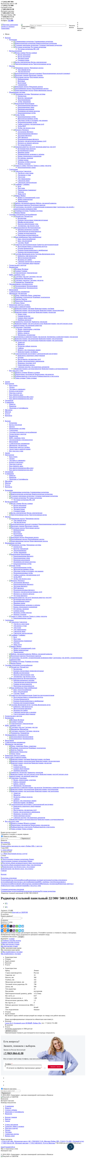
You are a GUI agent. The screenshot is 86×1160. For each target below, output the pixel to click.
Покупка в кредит (15, 393)
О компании (9, 402)
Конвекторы (13, 267)
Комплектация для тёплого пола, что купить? (17, 869)
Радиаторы (13, 39)
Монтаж (8, 412)
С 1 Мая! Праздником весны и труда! (14, 853)
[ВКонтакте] (2, 926)
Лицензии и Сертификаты (18, 408)
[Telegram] (22, 926)
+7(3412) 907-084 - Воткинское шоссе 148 (16, 1141)
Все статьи (4, 857)
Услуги (7, 413)
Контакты (8, 415)
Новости (12, 404)
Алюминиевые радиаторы (10, 891)
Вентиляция (13, 290)
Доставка (8, 1132)
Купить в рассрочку (16, 391)
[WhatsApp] (17, 926)
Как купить (13, 385)
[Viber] (14, 926)
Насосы (12, 66)
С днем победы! (6, 850)
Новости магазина (9, 836)
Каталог (8, 38)
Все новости (5, 842)
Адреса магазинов (11, 1124)
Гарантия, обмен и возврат (14, 1126)
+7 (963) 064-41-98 (13, 1053)
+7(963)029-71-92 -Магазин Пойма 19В (45, 1141)
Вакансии (12, 406)
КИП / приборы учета (17, 275)
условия (11, 939)
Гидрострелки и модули (17, 265)
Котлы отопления (15, 51)
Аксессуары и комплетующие (20, 307)
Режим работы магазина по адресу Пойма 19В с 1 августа (21, 846)
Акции (7, 382)
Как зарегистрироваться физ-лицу (21, 397)
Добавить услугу (11, 1031)
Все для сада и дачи (16, 370)
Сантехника (13, 169)
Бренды (7, 1119)
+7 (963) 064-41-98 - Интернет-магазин (15, 1143)
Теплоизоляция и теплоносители (21, 284)
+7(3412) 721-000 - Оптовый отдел (71, 1141)
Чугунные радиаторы (48, 891)
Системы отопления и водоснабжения (23, 214)
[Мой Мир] (8, 926)
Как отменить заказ (16, 395)
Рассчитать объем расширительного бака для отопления (21, 865)
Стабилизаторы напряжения (19, 291)
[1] (6, 903)
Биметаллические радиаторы (30, 891)
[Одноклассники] (5, 926)
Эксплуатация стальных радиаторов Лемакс (16, 861)
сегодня (20, 936)
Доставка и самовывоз (17, 389)
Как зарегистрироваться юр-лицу (21, 398)
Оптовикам (9, 400)
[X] (11, 926)
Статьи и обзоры (11, 1110)
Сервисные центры (12, 1134)
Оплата (11, 387)
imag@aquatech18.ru (8, 1147)
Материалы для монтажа (18, 293)
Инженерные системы (17, 92)
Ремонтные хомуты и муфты (19, 305)
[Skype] (19, 926)
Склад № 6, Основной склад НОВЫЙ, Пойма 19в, (23, 1023)
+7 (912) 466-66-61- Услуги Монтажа (42, 1143)
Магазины (8, 410)
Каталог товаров (11, 1117)
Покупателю (9, 383)
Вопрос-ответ (10, 1136)
